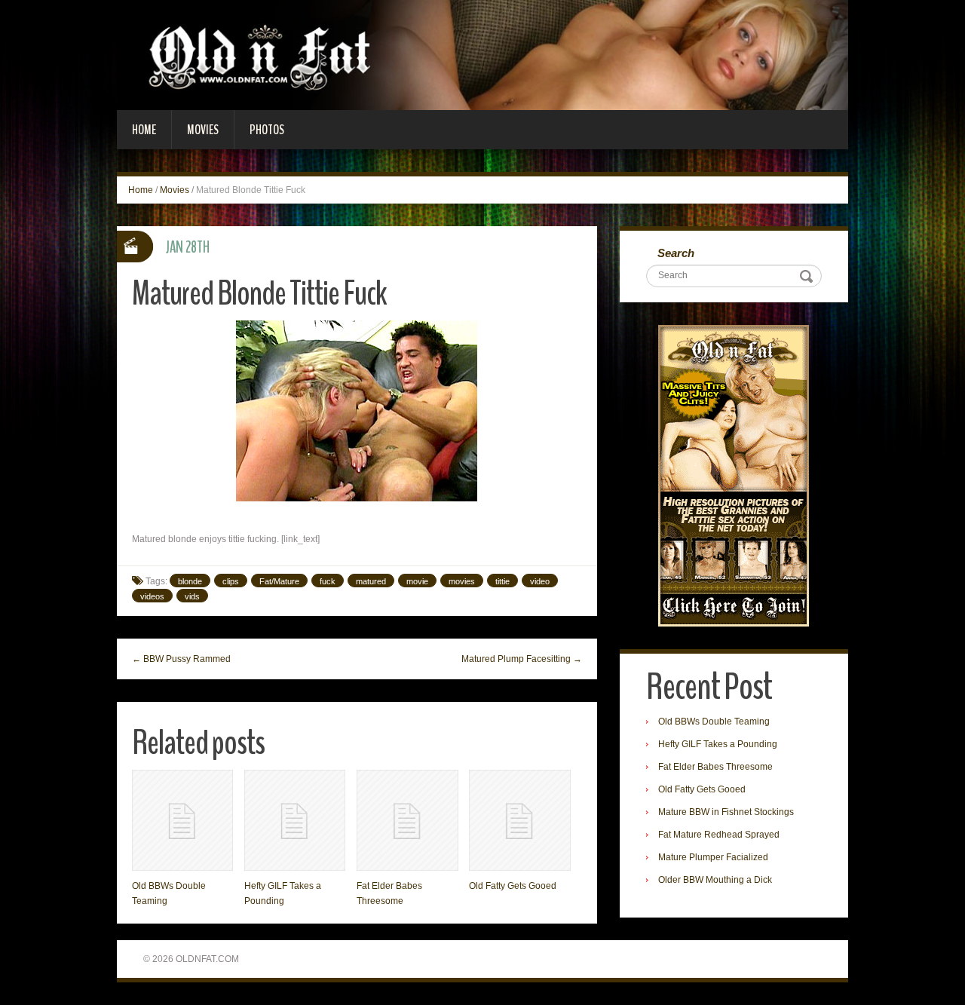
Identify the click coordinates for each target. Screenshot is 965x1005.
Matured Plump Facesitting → (521, 659)
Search (675, 253)
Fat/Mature (279, 581)
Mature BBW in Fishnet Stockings (726, 812)
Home (144, 130)
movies (462, 581)
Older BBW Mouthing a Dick (715, 880)
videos (152, 596)
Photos (267, 130)
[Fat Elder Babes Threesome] (407, 820)
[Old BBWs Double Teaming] (182, 820)
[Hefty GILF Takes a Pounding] (294, 820)
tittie (502, 581)
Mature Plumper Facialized (713, 857)
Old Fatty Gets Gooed (512, 886)
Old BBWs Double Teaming (714, 721)
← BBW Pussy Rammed (181, 659)
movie (417, 581)
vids (192, 596)
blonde (190, 581)
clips (230, 581)
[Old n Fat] (482, 54)
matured (371, 581)
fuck (327, 581)
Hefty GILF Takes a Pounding (717, 744)
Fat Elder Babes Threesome (715, 766)
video (540, 581)
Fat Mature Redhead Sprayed (719, 834)
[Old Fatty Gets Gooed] (519, 820)
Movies (203, 130)
